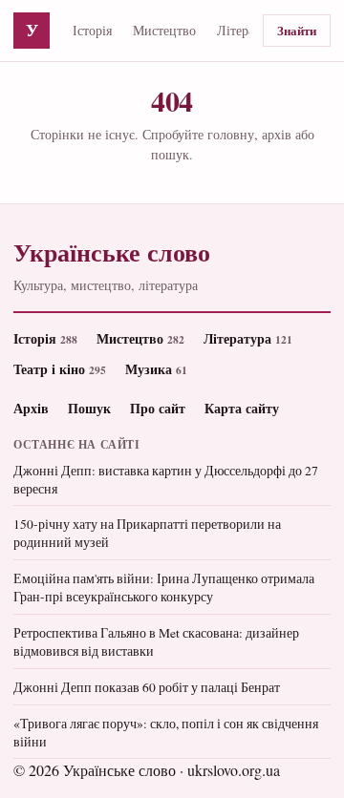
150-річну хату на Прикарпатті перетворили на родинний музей (147, 533)
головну (230, 134)
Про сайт (157, 408)
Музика (156, 369)
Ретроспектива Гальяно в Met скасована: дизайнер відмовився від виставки (156, 642)
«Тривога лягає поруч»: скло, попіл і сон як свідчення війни (165, 732)
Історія (92, 30)
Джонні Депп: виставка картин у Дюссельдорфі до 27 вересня (165, 479)
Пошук (89, 408)
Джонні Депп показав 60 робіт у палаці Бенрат (146, 687)
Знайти (296, 30)
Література (248, 30)
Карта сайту (241, 408)
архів (276, 134)
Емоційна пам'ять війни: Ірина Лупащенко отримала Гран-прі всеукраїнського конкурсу (163, 587)
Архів (31, 408)
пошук (170, 154)
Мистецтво (164, 30)
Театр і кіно (59, 369)
